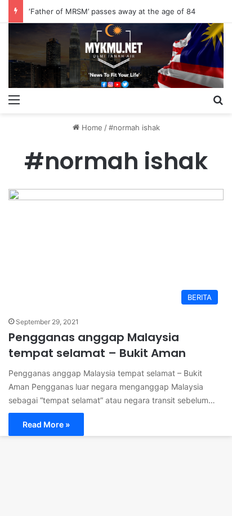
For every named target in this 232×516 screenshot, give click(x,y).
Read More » (46, 424)
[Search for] (218, 99)
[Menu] (14, 99)
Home (90, 127)
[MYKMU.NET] (116, 55)
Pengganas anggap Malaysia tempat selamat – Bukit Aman (97, 345)
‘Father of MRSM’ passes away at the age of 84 (112, 11)
